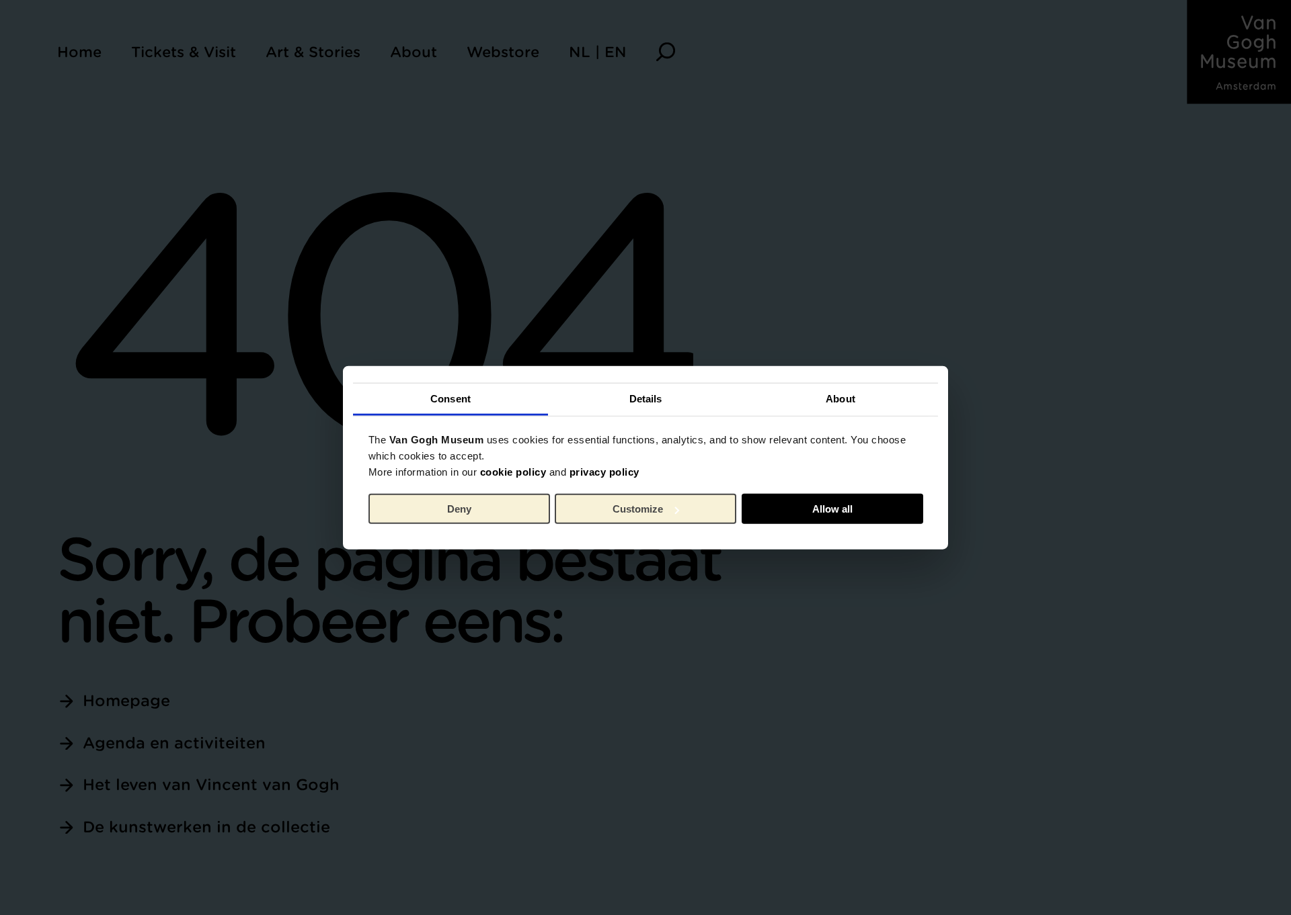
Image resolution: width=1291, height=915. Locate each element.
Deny (459, 509)
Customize (638, 509)
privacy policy (604, 471)
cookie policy (513, 471)
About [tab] (840, 398)
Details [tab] (645, 398)
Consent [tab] (450, 398)
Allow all (832, 509)
